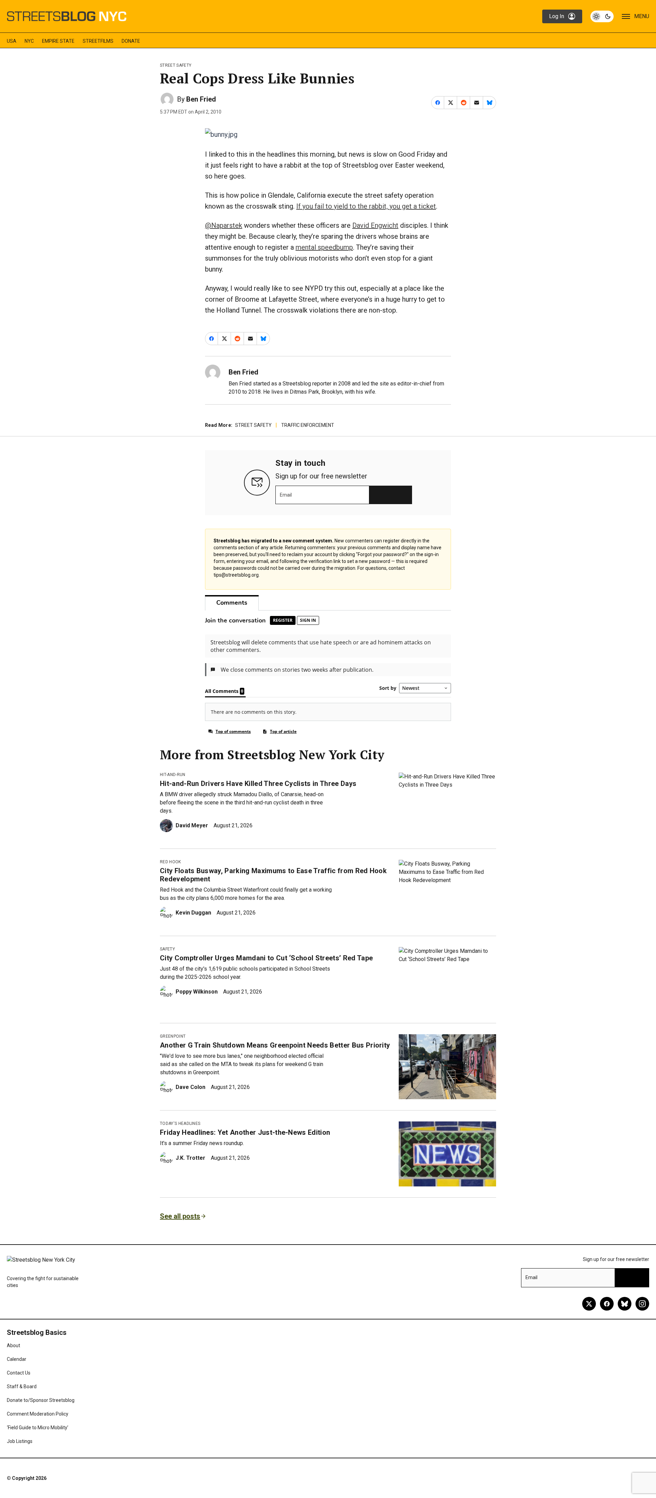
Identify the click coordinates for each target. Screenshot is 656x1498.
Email (286, 495)
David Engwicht (375, 225)
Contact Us (18, 1373)
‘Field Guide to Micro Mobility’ (37, 1427)
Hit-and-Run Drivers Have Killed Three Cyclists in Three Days (258, 783)
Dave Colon (190, 1087)
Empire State (58, 41)
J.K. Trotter (190, 1158)
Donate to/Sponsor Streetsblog (40, 1400)
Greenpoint (173, 1036)
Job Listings (19, 1441)
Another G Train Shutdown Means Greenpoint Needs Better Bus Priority (275, 1045)
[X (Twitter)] (589, 1304)
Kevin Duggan (193, 912)
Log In (556, 16)
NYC (29, 41)
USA (11, 41)
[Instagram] (642, 1304)
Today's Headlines (180, 1123)
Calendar (16, 1359)
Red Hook (170, 862)
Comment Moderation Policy (37, 1414)
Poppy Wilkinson (197, 991)
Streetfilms (98, 41)
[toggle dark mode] (602, 16)
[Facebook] (607, 1304)
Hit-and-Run (173, 775)
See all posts (180, 1216)
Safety (167, 949)
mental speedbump (324, 247)
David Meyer (192, 825)
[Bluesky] (624, 1304)
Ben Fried (201, 99)
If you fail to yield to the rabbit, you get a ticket (366, 206)
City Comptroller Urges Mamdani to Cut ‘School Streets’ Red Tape (266, 958)
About (13, 1345)
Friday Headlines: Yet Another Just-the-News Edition (245, 1132)
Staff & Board (22, 1386)
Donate (131, 41)
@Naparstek (223, 225)
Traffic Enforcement (307, 425)
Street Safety (175, 65)
